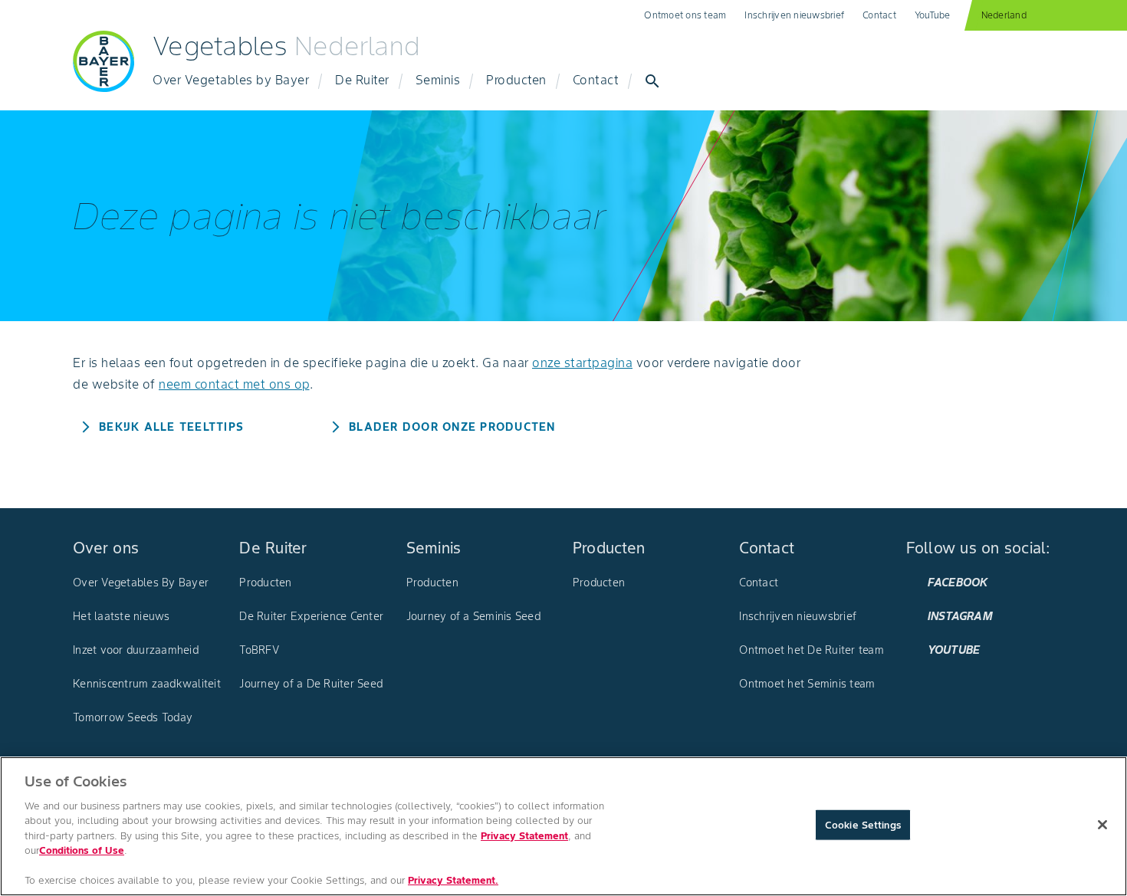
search (652, 81)
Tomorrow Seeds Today (132, 717)
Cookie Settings (863, 825)
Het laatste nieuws (121, 616)
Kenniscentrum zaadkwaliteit (147, 684)
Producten (265, 582)
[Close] (1102, 825)
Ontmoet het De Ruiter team (811, 650)
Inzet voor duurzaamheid (136, 650)
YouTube (933, 15)
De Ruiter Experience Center (311, 616)
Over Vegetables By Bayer (141, 582)
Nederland (1004, 15)
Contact (879, 15)
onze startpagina (582, 362)
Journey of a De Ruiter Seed (311, 684)
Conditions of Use (81, 850)
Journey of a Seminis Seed (473, 616)
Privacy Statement (524, 835)
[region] (563, 826)
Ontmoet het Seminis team (807, 684)
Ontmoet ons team (685, 15)
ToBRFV (259, 650)
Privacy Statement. (453, 880)
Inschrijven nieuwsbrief (794, 15)
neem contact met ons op (234, 384)
